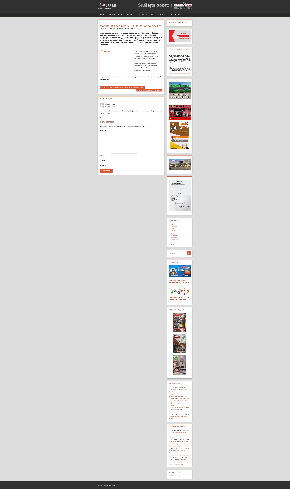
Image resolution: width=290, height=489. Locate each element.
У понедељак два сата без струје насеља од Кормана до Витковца (178, 403)
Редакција (112, 28)
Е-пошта (103, 160)
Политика (129, 15)
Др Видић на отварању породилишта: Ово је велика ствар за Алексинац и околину (122, 88)
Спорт (152, 15)
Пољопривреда (141, 15)
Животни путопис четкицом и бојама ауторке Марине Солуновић (179, 409)
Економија (111, 15)
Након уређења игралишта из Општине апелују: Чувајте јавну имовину (179, 462)
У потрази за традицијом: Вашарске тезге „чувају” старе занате (178, 389)
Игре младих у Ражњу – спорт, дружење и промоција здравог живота (179, 416)
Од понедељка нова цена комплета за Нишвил (148, 90)
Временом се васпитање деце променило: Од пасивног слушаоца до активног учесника (179, 444)
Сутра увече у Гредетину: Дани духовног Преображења (179, 450)
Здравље (173, 231)
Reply (101, 117)
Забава (170, 15)
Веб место (103, 165)
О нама (177, 15)
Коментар (103, 130)
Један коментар (131, 28)
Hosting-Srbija (112, 485)
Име (101, 155)
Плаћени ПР (174, 235)
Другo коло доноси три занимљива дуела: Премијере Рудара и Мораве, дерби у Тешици (179, 396)
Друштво (102, 15)
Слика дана (161, 15)
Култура (121, 15)
